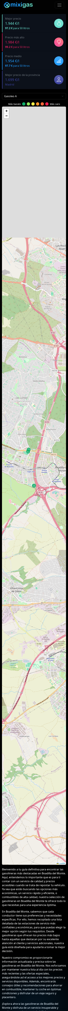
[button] (6, 111)
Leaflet (62, 863)
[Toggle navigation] (59, 5)
